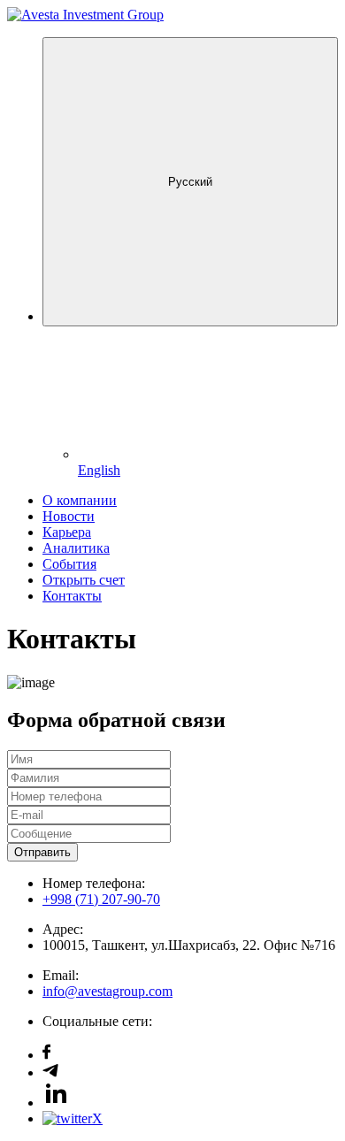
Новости (68, 516)
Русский (190, 181)
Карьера (66, 532)
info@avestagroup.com (107, 991)
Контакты (72, 595)
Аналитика (76, 547)
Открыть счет (83, 579)
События (69, 563)
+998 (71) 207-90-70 (101, 899)
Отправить (42, 852)
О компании (79, 500)
